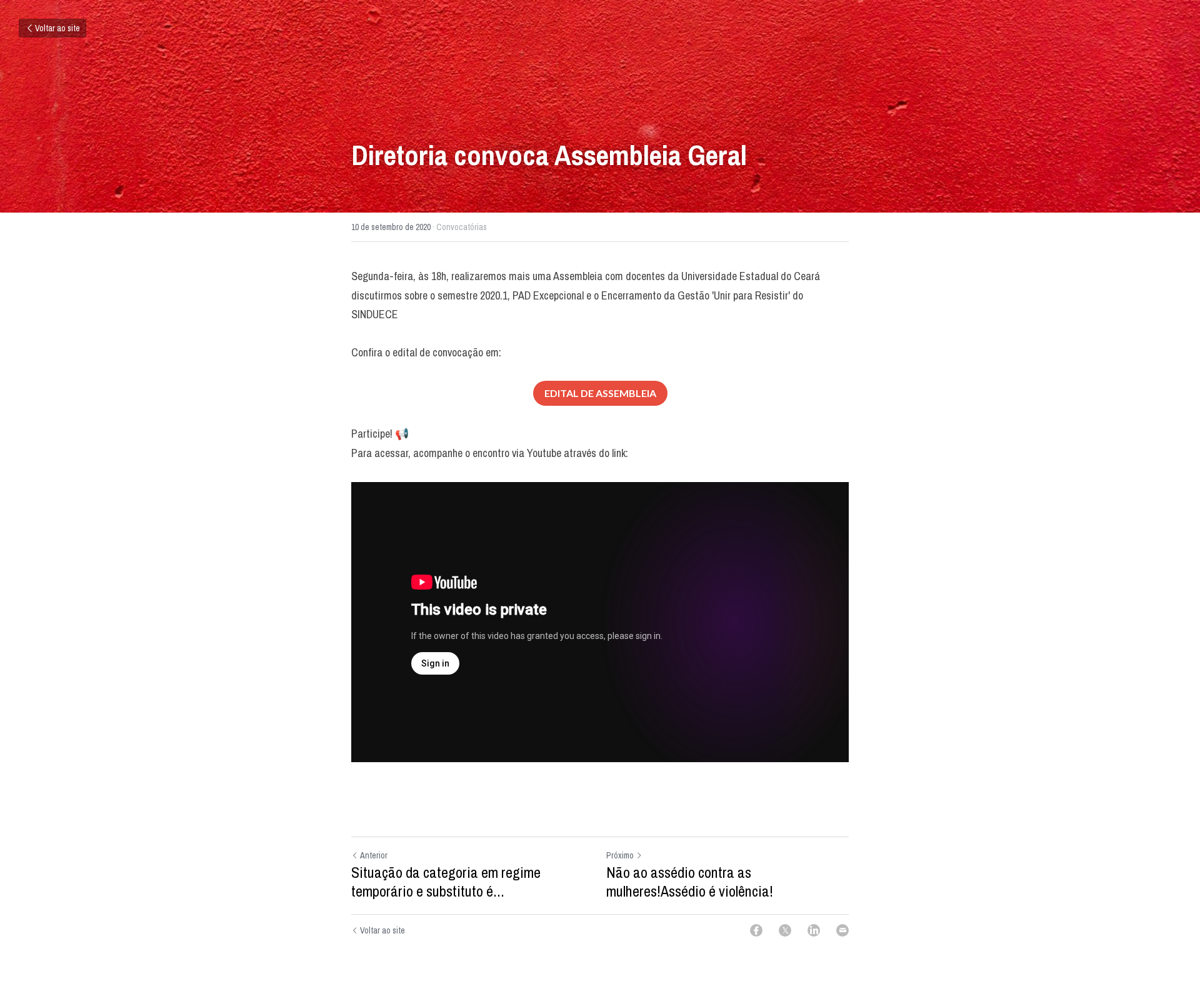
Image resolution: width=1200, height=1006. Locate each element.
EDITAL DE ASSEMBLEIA (600, 393)
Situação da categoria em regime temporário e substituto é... (446, 881)
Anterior (374, 855)
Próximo (620, 855)
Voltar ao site (57, 28)
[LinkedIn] (814, 930)
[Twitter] (785, 930)
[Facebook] (756, 930)
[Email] (842, 930)
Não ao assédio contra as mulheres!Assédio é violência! (689, 881)
